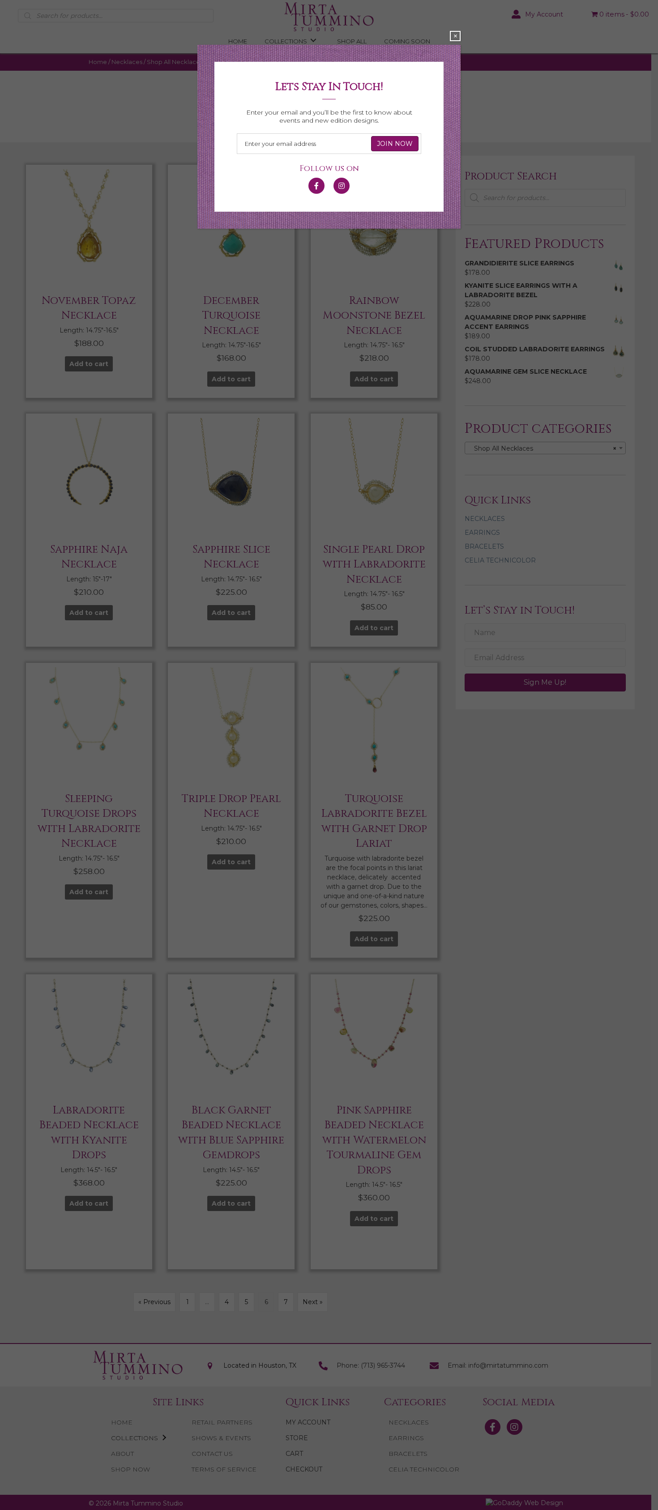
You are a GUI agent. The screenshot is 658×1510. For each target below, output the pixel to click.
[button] (316, 181)
